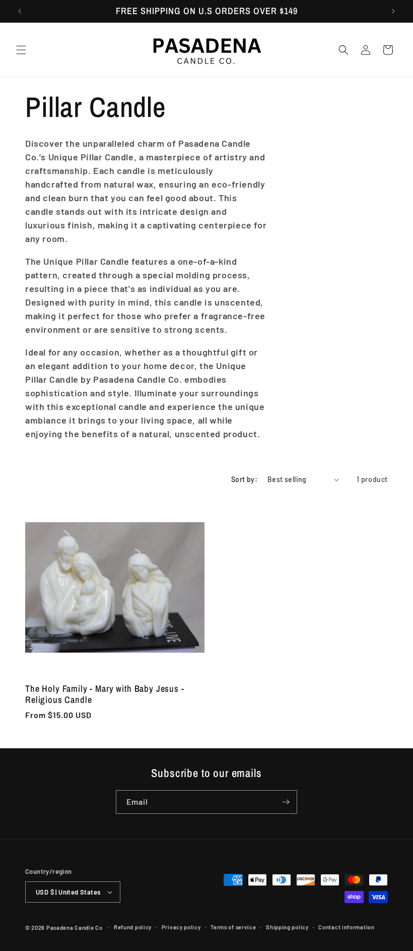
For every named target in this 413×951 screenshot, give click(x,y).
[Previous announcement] (20, 11)
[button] (21, 50)
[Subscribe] (285, 802)
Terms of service (233, 927)
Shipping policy (287, 927)
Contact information (346, 927)
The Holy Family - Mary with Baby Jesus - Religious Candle (104, 694)
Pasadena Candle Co (74, 927)
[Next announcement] (393, 11)
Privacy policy (181, 927)
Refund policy (133, 927)
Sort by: (244, 479)
